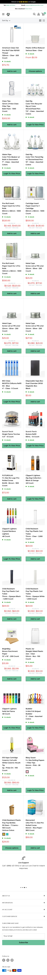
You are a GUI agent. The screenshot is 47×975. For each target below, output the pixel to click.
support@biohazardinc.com (34, 5)
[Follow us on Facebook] (3, 960)
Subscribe (23, 942)
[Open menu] (3, 14)
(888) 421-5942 (10, 5)
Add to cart (11, 71)
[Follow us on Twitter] (7, 960)
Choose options (35, 71)
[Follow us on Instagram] (12, 960)
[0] (43, 14)
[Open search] (34, 14)
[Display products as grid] (40, 20)
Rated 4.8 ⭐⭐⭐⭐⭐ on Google (23, 2)
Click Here (28, 8)
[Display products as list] (44, 20)
